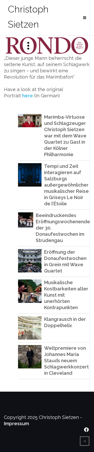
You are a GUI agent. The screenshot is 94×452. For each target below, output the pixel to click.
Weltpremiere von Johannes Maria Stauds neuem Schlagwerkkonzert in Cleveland (66, 360)
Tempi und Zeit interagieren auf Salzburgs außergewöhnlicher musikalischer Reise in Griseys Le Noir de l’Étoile (66, 184)
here (27, 95)
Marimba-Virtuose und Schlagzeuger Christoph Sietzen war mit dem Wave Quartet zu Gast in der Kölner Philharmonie (65, 135)
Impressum (16, 423)
